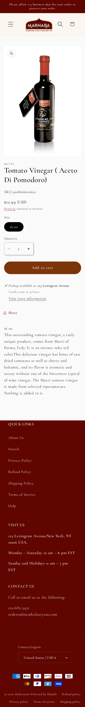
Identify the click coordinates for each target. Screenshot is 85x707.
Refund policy (71, 694)
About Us (16, 437)
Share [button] (12, 312)
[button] (11, 24)
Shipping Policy (21, 483)
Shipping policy (70, 702)
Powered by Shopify (44, 694)
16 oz (14, 227)
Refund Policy (19, 471)
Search (13, 449)
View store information (27, 298)
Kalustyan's (22, 694)
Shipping (9, 208)
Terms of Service (21, 494)
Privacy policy (18, 702)
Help (12, 506)
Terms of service (44, 702)
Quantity (11, 238)
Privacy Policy (20, 460)
